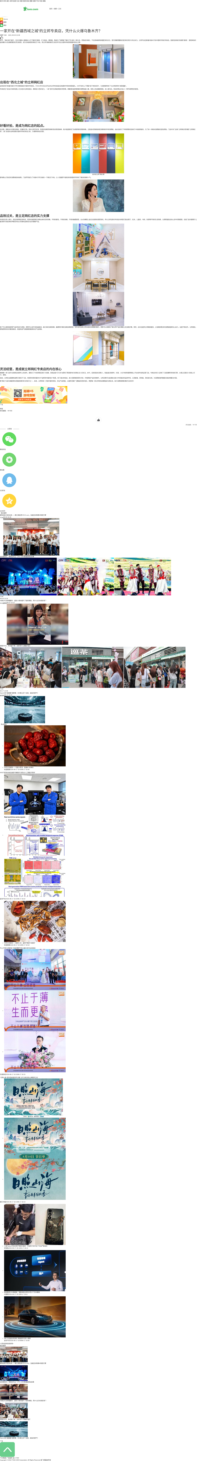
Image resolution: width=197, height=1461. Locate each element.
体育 (11, 1)
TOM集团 (3, 1458)
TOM (5, 35)
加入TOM (16, 1458)
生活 (17, 1)
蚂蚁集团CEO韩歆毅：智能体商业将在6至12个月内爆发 (22, 1292)
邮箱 (44, 1)
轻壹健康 (7, 769)
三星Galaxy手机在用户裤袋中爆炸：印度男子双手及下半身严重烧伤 (25, 1246)
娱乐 (8, 1)
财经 (27, 1)
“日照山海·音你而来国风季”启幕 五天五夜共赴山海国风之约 (19, 1077)
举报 (1, 409)
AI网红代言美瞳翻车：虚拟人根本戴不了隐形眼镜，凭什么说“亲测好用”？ (23, 600)
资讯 (4, 1)
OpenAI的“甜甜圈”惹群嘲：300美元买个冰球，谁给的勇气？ (19, 693)
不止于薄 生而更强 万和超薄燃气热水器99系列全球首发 (18, 948)
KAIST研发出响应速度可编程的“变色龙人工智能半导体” (17, 772)
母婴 (21, 1)
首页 (1, 1)
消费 (34, 1)
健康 (31, 1)
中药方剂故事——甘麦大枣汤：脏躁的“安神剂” (19, 767)
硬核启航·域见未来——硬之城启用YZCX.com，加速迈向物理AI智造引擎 (23, 515)
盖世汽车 (3, 899)
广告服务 (9, 1458)
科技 (40, 1)
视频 (24, 1)
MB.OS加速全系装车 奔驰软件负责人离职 (17, 1338)
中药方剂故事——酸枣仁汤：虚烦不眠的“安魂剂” (19, 943)
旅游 (14, 1)
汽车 (37, 1)
